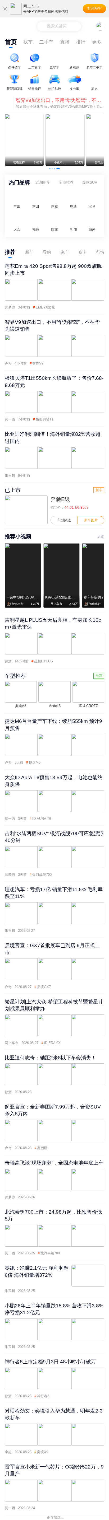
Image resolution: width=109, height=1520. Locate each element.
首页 (11, 42)
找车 (28, 42)
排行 (80, 42)
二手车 (46, 42)
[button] (51, 168)
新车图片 (91, 520)
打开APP (95, 8)
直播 (65, 42)
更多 (96, 42)
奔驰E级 (60, 499)
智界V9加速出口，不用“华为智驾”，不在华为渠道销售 (60, 100)
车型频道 (64, 520)
